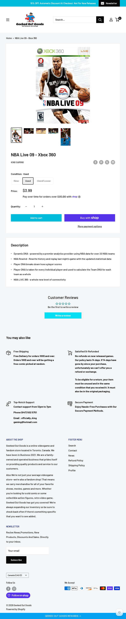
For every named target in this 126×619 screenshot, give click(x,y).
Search (72, 445)
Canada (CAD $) (15, 575)
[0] (117, 19)
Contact (72, 450)
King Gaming (17, 162)
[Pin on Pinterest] (101, 162)
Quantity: (16, 206)
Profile (72, 470)
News (71, 455)
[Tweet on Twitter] (107, 162)
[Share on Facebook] (95, 162)
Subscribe (16, 559)
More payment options (90, 226)
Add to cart (36, 217)
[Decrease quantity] (26, 206)
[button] (63, 616)
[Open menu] (7, 20)
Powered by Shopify (15, 609)
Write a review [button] (63, 315)
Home (9, 38)
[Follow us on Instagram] (14, 588)
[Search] (100, 19)
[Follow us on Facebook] (8, 588)
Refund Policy (75, 460)
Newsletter (111, 3)
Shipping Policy (76, 465)
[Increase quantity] (42, 206)
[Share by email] (113, 162)
